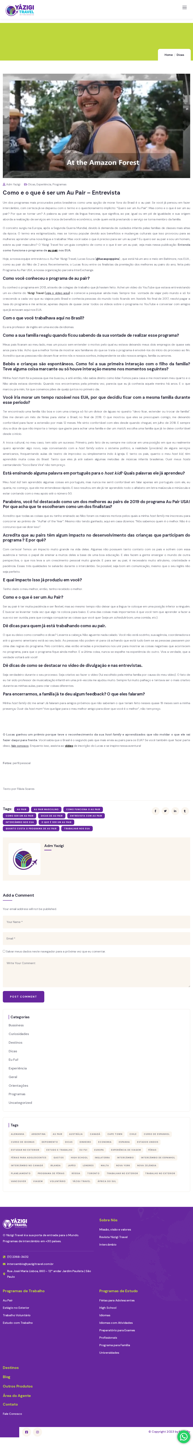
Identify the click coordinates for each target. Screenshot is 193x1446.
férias (152, 1150)
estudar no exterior (25, 1150)
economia (105, 1142)
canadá (95, 1134)
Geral (13, 1077)
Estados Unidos (147, 1142)
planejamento (21, 1173)
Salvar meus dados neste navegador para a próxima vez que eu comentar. (56, 951)
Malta (105, 1165)
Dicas (180, 55)
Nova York (123, 1165)
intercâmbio (125, 1157)
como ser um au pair (19, 815)
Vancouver (18, 1181)
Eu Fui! (13, 1059)
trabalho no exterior (160, 1173)
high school (79, 1157)
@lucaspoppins (107, 259)
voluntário (58, 1181)
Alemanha (17, 1134)
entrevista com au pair (86, 815)
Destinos (15, 1042)
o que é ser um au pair (56, 822)
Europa (99, 1150)
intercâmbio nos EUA (20, 822)
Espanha (124, 1142)
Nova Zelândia (146, 1165)
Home (169, 55)
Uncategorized (20, 1102)
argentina (38, 1134)
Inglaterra (102, 1157)
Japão (72, 1165)
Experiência (44, 184)
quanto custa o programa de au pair (31, 828)
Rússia (76, 1173)
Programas (60, 184)
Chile (133, 1134)
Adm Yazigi (13, 184)
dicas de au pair (52, 815)
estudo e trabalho (59, 1150)
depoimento (50, 1142)
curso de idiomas (22, 1142)
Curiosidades (19, 1034)
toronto (93, 1173)
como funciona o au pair (83, 809)
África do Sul (107, 1181)
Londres (88, 1165)
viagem (38, 1181)
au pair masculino (46, 809)
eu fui (83, 1150)
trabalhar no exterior (122, 1173)
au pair (21, 809)
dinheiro (85, 1142)
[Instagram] (37, 1432)
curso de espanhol (157, 1134)
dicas (69, 1142)
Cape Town (114, 1134)
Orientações (18, 1085)
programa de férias (51, 1173)
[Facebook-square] (26, 1432)
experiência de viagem (126, 1150)
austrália (76, 1134)
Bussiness (16, 1025)
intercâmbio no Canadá (27, 1165)
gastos (59, 1157)
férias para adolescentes (28, 1157)
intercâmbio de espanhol (158, 1157)
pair (53, 250)
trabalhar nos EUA (77, 828)
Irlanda (55, 1165)
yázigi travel (81, 1181)
